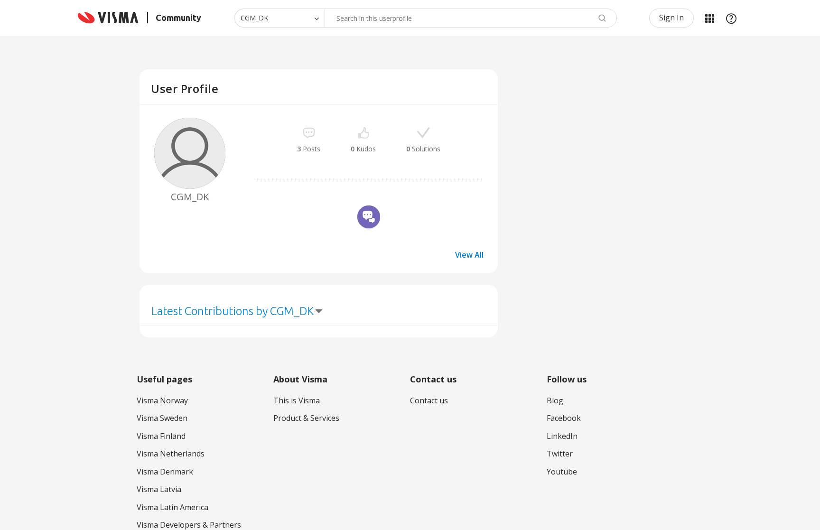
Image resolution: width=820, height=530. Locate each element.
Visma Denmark (165, 471)
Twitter (560, 453)
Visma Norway (162, 400)
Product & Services (306, 418)
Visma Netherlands (171, 453)
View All (469, 255)
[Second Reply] (369, 218)
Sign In (671, 17)
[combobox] (471, 18)
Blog (555, 400)
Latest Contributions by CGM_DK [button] (232, 311)
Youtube (562, 471)
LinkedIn (562, 436)
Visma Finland (161, 436)
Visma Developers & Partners (189, 525)
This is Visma (296, 400)
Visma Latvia (159, 489)
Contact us (429, 400)
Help (731, 18)
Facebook (564, 418)
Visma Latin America (172, 507)
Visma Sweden (162, 418)
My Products (709, 18)
